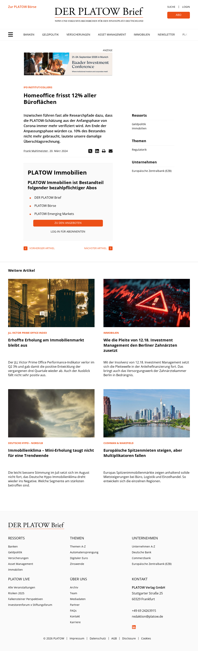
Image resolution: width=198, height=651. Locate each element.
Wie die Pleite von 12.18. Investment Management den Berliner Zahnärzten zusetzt (140, 345)
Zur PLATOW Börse (22, 7)
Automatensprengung (84, 552)
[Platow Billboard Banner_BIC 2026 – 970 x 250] (68, 64)
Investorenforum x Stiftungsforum (30, 605)
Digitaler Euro (79, 558)
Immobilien (142, 34)
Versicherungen (78, 34)
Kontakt (75, 616)
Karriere (75, 622)
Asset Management (112, 34)
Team (73, 593)
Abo (178, 15)
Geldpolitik (50, 34)
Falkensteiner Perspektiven (25, 599)
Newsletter (166, 34)
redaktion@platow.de (147, 616)
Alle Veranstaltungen (21, 587)
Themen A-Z (78, 546)
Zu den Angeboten (68, 223)
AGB (114, 638)
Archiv (74, 587)
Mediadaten (78, 599)
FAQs (73, 610)
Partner (75, 605)
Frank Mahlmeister (36, 151)
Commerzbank (141, 558)
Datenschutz (98, 638)
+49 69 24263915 (144, 611)
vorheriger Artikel (42, 248)
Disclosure (129, 638)
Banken (28, 34)
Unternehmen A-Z (143, 546)
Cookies (146, 638)
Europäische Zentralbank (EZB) (152, 564)
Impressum (77, 638)
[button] (90, 151)
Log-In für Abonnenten (68, 231)
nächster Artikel (95, 248)
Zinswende (77, 564)
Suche (171, 6)
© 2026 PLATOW (53, 638)
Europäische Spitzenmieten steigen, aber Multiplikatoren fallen (142, 453)
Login (186, 6)
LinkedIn (134, 627)
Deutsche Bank (141, 552)
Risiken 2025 (16, 593)
